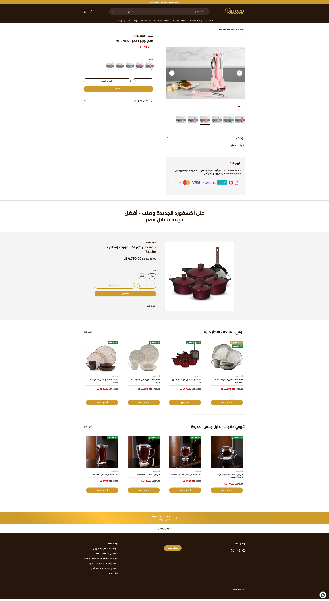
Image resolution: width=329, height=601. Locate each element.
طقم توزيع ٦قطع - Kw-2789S (228, 29)
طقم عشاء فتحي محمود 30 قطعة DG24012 (228, 381)
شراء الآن (118, 88)
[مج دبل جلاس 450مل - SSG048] (102, 452)
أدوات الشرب (180, 21)
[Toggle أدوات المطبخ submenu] (189, 20)
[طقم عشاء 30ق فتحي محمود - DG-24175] (144, 357)
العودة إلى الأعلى (164, 528)
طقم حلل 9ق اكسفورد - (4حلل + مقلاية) (131, 249)
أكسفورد (150, 36)
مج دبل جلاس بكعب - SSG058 (147, 474)
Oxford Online (151, 242)
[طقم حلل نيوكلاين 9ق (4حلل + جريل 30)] (185, 357)
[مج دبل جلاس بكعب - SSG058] (144, 452)
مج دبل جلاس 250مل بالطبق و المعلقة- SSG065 (230, 475)
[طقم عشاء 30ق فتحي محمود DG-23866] (102, 357)
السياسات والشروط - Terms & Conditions (101, 558)
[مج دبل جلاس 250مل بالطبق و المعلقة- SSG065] (227, 452)
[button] (85, 11)
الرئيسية (209, 21)
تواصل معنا (133, 21)
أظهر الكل (88, 331)
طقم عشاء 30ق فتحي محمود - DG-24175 (145, 381)
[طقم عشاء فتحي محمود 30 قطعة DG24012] (227, 357)
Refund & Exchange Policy (107, 553)
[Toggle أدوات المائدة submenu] (155, 20)
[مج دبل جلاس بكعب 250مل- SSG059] (185, 452)
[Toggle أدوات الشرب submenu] (172, 20)
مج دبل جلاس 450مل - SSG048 (105, 474)
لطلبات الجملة (173, 548)
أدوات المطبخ (197, 21)
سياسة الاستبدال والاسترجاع (105, 548)
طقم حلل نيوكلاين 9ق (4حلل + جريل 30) (186, 381)
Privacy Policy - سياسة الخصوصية (103, 563)
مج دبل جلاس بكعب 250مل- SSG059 (186, 474)
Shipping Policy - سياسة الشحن (104, 568)
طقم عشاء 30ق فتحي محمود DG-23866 (104, 381)
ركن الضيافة (146, 21)
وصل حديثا (120, 21)
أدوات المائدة (163, 21)
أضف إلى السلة (107, 81)
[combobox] (159, 11)
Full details (151, 306)
